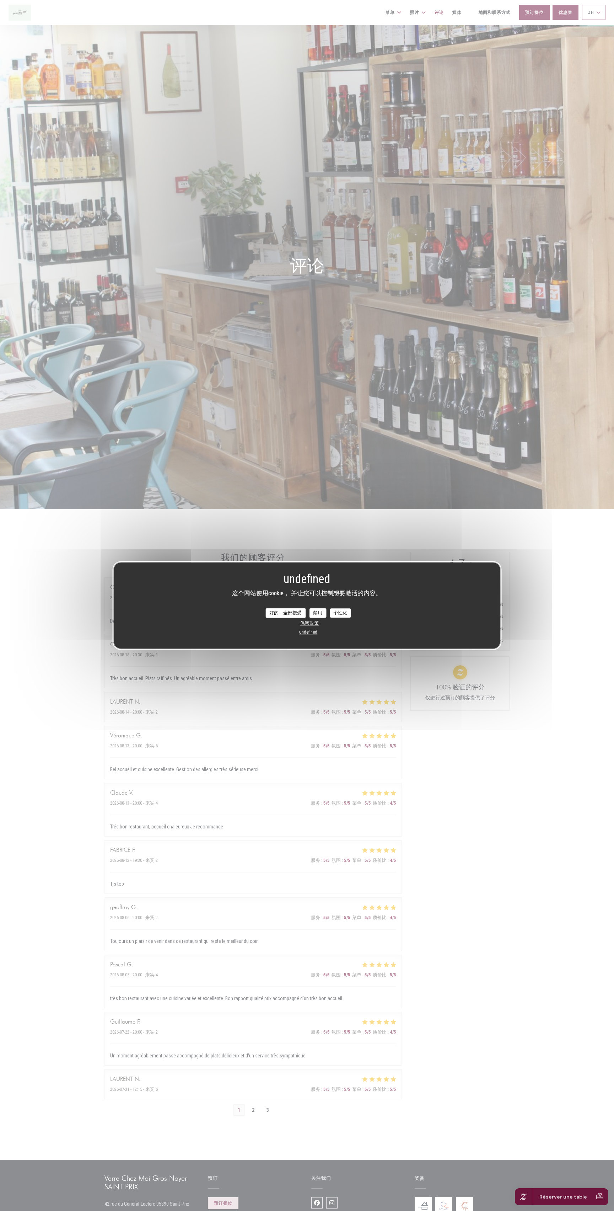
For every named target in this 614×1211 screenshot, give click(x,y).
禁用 (317, 612)
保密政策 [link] (309, 623)
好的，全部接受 (285, 612)
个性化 (340, 612)
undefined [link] (308, 632)
